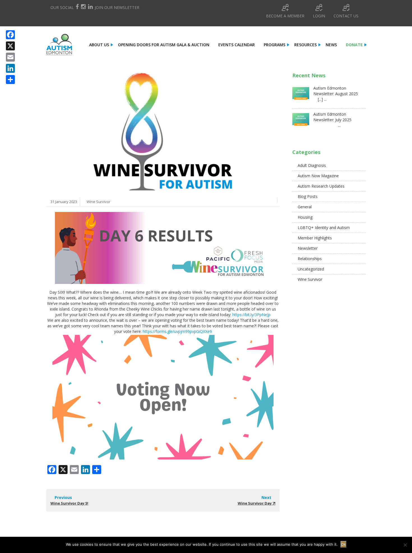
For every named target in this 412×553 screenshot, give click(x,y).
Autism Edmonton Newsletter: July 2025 (332, 116)
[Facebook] (10, 34)
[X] (10, 46)
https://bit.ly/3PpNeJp (251, 314)
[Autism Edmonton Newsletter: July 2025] (300, 121)
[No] (405, 545)
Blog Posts (308, 196)
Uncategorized (311, 269)
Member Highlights (315, 238)
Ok (343, 544)
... (327, 125)
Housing (305, 217)
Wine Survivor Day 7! (257, 503)
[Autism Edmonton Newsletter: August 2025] (300, 95)
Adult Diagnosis (312, 165)
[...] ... (320, 99)
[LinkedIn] (10, 68)
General (305, 206)
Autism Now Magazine (318, 175)
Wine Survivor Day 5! (69, 503)
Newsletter (308, 248)
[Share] (10, 79)
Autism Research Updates (321, 186)
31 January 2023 (63, 201)
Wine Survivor (98, 201)
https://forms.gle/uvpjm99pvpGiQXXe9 (177, 331)
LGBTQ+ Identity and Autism (324, 227)
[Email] (10, 57)
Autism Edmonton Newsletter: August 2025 (335, 90)
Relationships (310, 258)
